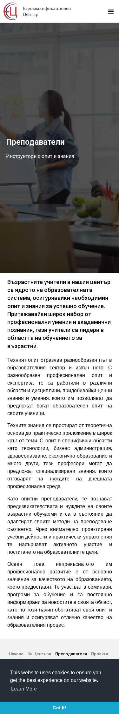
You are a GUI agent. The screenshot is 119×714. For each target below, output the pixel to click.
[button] (111, 11)
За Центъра (39, 653)
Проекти (99, 653)
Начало (16, 653)
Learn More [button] (24, 688)
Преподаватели (71, 653)
